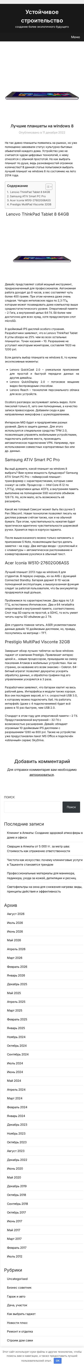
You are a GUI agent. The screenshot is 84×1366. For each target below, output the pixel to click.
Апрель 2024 (16, 1089)
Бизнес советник (19, 1287)
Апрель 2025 (16, 1002)
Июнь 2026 (15, 931)
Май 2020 (14, 1177)
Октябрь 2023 (17, 1142)
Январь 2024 (16, 1116)
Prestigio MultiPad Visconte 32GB (30, 204)
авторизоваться (41, 775)
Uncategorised (17, 1279)
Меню (75, 37)
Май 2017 (13, 1230)
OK (58, 1360)
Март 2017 (14, 1239)
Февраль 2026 (17, 967)
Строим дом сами (20, 1340)
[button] (47, 186)
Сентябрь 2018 (17, 1204)
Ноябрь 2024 (16, 1037)
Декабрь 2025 (17, 984)
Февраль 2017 (16, 1248)
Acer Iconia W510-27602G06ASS (30, 200)
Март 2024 (14, 1098)
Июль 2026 (15, 923)
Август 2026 (15, 914)
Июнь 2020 (15, 1168)
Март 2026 (14, 958)
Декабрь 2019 (17, 1186)
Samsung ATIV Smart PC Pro (28, 196)
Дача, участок (17, 1305)
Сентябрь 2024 (18, 1054)
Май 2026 (14, 940)
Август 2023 (15, 1151)
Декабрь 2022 (17, 1160)
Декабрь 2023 (17, 1124)
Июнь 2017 (14, 1221)
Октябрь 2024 (17, 1045)
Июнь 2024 (15, 1072)
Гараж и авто (16, 1296)
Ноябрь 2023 (16, 1133)
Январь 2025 (16, 1028)
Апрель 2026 (16, 949)
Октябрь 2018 (16, 1195)
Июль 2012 (14, 1256)
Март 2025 (14, 1010)
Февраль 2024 (17, 1107)
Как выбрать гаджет (21, 1314)
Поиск (9, 797)
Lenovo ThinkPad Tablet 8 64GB (29, 192)
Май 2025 (14, 993)
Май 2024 (14, 1081)
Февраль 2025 (17, 1019)
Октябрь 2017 (16, 1212)
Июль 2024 (15, 1063)
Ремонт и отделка (20, 1331)
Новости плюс (17, 1323)
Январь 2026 (16, 975)
